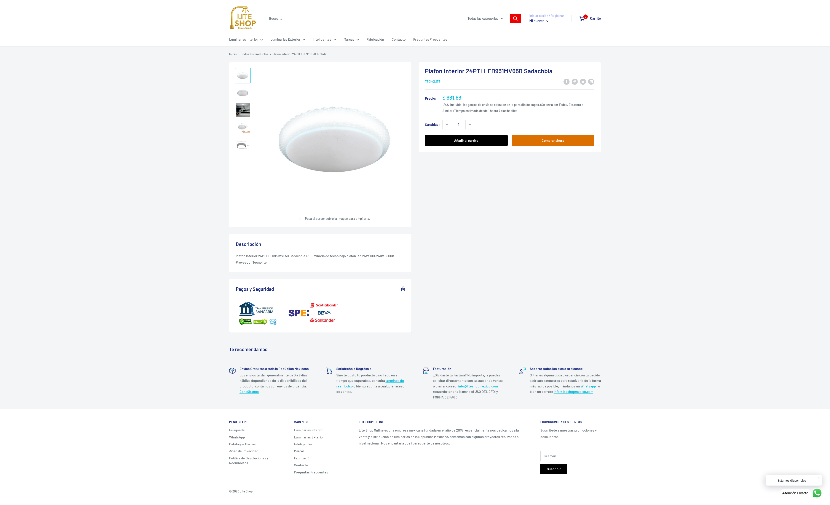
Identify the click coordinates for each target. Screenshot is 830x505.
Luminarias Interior (243, 39)
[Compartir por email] (591, 81)
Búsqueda (236, 430)
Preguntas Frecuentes (430, 39)
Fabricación (375, 39)
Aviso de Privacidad (243, 451)
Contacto (399, 39)
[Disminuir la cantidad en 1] (447, 124)
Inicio (233, 54)
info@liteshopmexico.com (478, 386)
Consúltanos (249, 391)
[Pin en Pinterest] (575, 81)
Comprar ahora (553, 140)
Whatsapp (588, 386)
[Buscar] (515, 18)
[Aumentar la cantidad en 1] (470, 124)
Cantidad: (432, 124)
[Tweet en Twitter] (583, 81)
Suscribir (554, 469)
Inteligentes (322, 39)
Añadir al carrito (466, 140)
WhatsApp (237, 437)
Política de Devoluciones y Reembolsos (249, 460)
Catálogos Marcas (242, 444)
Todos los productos (254, 54)
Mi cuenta (537, 20)
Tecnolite (432, 82)
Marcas (349, 39)
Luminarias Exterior (285, 39)
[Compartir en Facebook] (566, 81)
